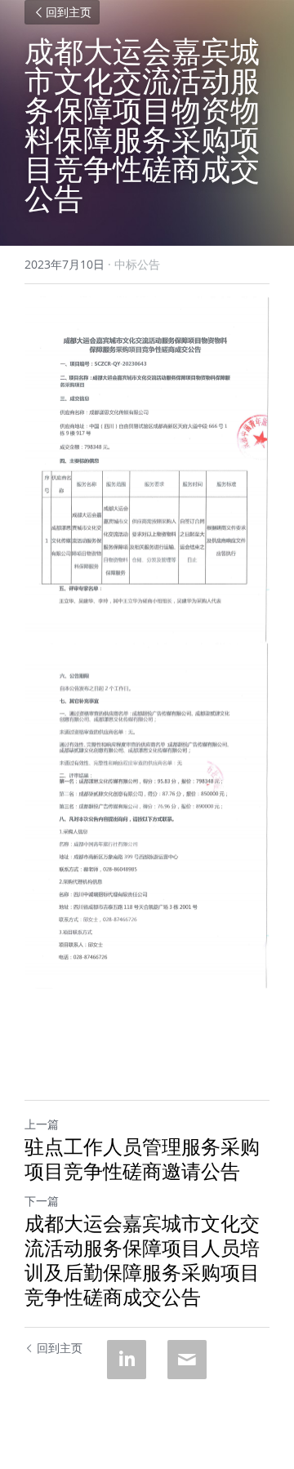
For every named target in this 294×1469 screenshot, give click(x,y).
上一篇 (41, 1124)
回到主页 (68, 12)
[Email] (187, 1359)
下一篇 (41, 1201)
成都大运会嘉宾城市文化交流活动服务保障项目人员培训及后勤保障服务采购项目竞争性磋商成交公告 (142, 1260)
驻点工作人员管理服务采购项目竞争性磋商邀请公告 (142, 1158)
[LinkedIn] (126, 1359)
